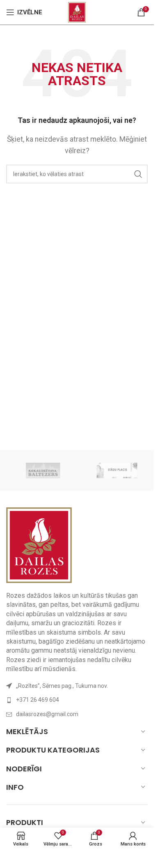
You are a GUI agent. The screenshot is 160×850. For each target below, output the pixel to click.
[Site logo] (77, 12)
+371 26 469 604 (37, 699)
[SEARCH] (138, 174)
